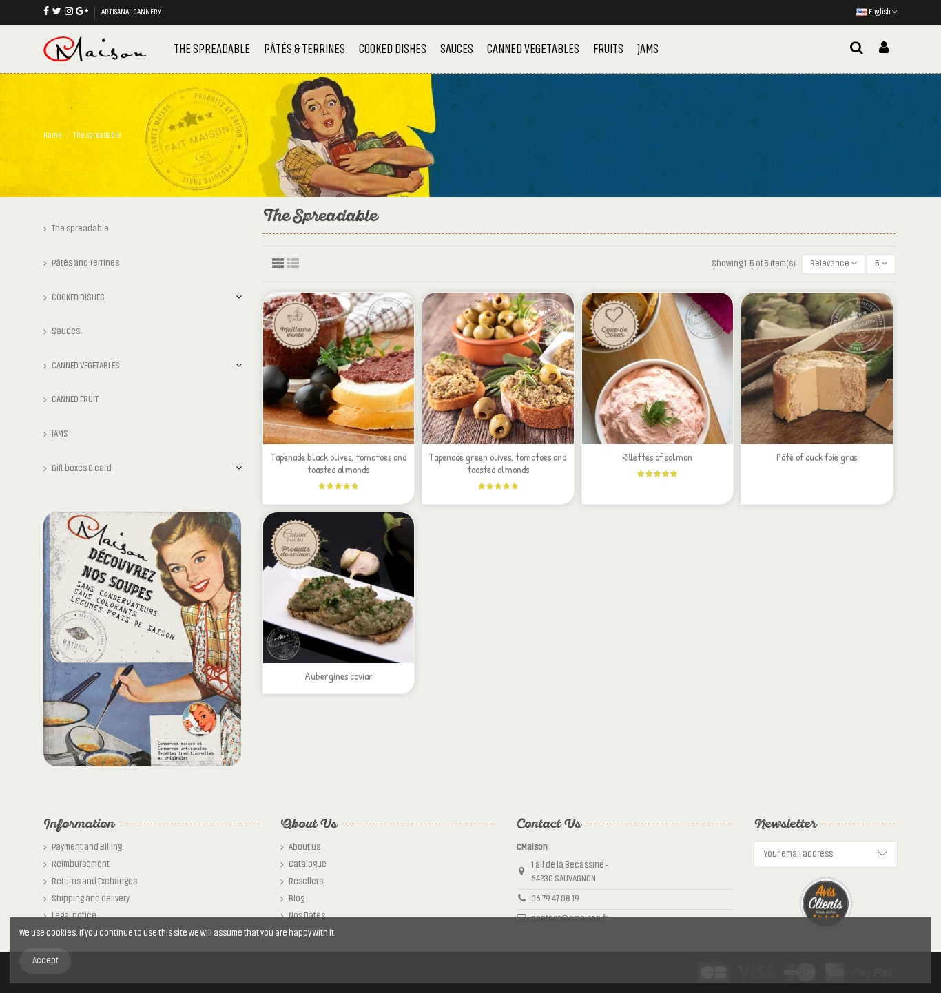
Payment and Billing (87, 847)
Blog (296, 898)
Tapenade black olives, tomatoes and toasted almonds (338, 463)
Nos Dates (307, 916)
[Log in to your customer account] (884, 49)
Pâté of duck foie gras (816, 457)
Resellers (306, 881)
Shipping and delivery (91, 898)
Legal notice (74, 916)
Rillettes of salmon (657, 457)
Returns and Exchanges (94, 881)
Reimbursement (81, 864)
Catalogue (308, 864)
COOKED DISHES (78, 297)
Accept (45, 960)
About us (304, 847)
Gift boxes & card (82, 468)
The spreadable (80, 228)
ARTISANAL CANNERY (131, 12)
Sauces (66, 331)
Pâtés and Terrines (85, 263)
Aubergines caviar (338, 676)
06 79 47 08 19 (555, 898)
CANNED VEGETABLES (86, 365)
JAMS (60, 434)
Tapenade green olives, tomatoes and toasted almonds (497, 463)
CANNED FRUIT (75, 399)
